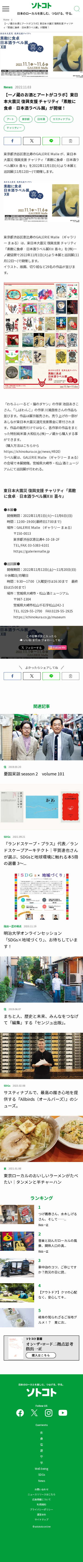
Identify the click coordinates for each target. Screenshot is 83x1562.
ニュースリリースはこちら (41, 1494)
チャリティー (14, 127)
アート (10, 119)
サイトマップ (41, 1519)
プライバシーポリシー (41, 1509)
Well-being (41, 1468)
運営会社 (41, 1514)
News (41, 1481)
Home (6, 19)
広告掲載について (41, 1499)
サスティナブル (61, 119)
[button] (12, 141)
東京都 (26, 119)
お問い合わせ (41, 1489)
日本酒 (41, 119)
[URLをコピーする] (70, 141)
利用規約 (41, 1504)
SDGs (41, 1474)
